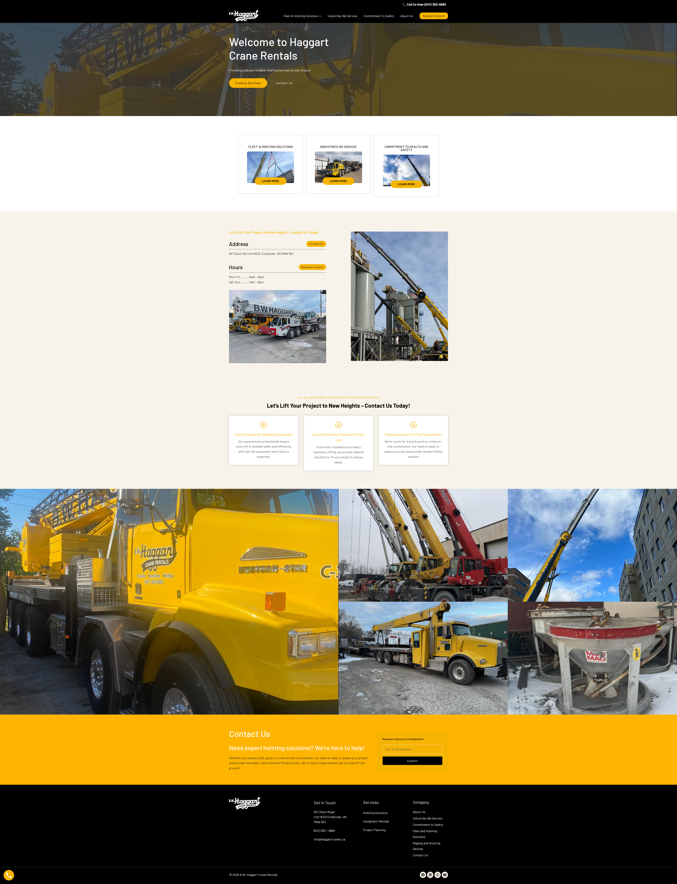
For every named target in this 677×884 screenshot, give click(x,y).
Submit (412, 761)
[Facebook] (423, 875)
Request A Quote (434, 15)
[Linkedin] (430, 875)
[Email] (445, 875)
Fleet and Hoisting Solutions (425, 834)
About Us (406, 16)
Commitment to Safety (379, 16)
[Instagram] (437, 875)
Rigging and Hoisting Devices (426, 846)
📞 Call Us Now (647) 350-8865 (424, 4)
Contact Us (420, 855)
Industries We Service (342, 16)
